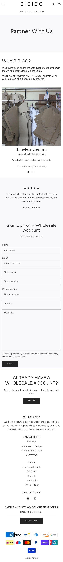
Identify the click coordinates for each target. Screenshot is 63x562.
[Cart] (59, 4)
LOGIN (31, 400)
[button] (28, 172)
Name (5, 244)
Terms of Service (13, 356)
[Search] (53, 4)
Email (5, 257)
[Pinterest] (35, 498)
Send (10, 363)
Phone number (9, 289)
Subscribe (31, 520)
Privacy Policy (52, 353)
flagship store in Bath (28, 76)
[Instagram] (28, 498)
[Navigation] (3, 4)
